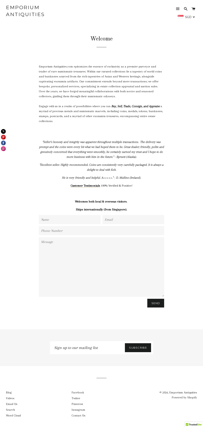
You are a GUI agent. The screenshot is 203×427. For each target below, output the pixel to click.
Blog (9, 392)
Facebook (78, 392)
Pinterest (77, 404)
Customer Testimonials (85, 185)
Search (10, 410)
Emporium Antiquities (25, 10)
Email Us (11, 404)
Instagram (78, 410)
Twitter (76, 398)
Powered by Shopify (184, 397)
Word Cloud (13, 415)
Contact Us (78, 415)
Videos (10, 398)
